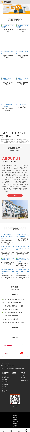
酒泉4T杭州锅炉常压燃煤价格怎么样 (12, 312)
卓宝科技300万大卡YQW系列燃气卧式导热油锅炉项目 (7, 242)
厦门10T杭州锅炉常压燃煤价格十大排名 (13, 299)
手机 (11, 431)
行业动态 (23, 375)
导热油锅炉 (5, 384)
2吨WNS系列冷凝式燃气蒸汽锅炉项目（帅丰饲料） (7, 254)
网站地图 (4, 391)
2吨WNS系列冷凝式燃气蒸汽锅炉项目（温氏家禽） (22, 254)
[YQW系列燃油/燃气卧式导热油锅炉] (7, 79)
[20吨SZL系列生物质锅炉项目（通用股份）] (22, 235)
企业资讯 (23, 378)
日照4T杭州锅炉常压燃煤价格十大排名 (13, 306)
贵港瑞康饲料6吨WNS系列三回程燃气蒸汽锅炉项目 (22, 277)
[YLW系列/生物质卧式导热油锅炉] (22, 79)
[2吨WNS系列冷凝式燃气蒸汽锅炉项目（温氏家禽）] (22, 248)
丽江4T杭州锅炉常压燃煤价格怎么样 (12, 302)
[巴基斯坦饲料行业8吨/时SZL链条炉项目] (7, 259)
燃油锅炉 (15, 415)
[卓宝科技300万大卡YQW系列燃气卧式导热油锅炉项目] (7, 236)
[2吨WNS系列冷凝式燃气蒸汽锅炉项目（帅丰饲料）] (7, 248)
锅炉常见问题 (24, 380)
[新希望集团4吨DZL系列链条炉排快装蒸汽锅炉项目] (7, 271)
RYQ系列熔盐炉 (22, 107)
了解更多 (15, 195)
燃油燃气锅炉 (5, 377)
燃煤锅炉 (4, 379)
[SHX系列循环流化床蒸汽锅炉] (7, 26)
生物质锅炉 (5, 382)
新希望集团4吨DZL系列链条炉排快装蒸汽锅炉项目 (7, 277)
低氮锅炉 (15, 417)
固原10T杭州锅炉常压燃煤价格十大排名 (13, 322)
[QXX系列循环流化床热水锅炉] (22, 52)
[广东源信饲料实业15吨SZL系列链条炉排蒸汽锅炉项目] (22, 259)
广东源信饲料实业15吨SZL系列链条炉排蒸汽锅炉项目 (22, 265)
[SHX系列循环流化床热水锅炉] (7, 52)
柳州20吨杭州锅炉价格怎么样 (10, 309)
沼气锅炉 (15, 419)
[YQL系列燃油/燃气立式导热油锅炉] (7, 105)
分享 (4, 431)
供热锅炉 (15, 426)
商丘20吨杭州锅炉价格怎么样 (10, 319)
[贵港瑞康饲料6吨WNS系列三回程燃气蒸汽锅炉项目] (22, 271)
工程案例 (14, 373)
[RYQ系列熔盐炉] (22, 104)
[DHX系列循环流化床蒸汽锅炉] (22, 26)
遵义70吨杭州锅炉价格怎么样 (10, 315)
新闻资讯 (23, 373)
